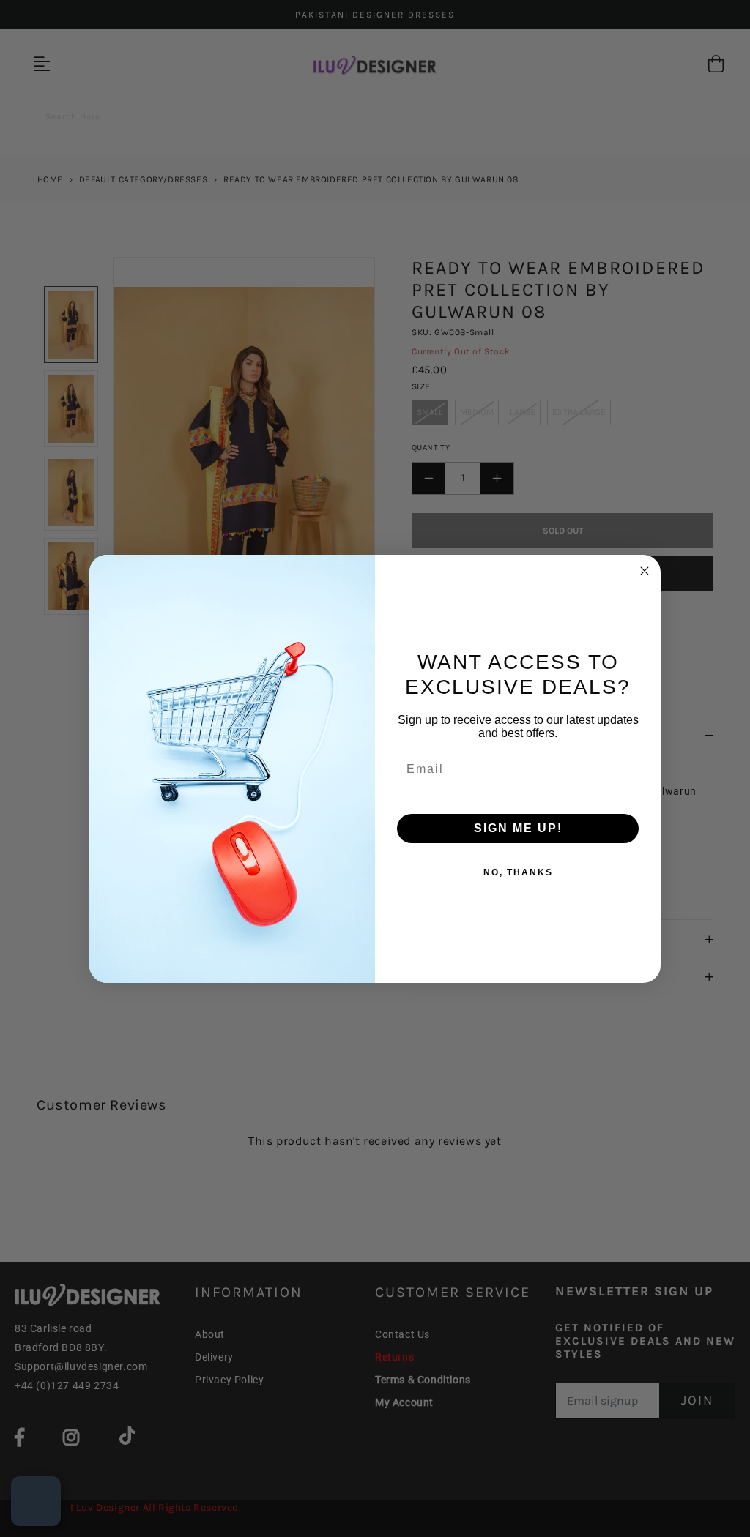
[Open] (36, 1501)
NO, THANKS (518, 872)
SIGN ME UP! (518, 828)
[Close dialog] (644, 571)
